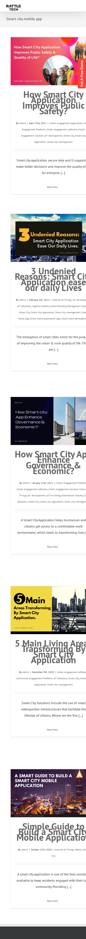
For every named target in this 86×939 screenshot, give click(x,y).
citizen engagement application (65, 123)
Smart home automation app (45, 318)
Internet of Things (61, 299)
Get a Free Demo (82, 73)
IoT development (53, 135)
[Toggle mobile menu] (78, 3)
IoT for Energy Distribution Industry (65, 495)
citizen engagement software (61, 129)
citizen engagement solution (63, 489)
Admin (22, 123)
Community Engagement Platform (34, 678)
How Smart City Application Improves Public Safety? (53, 102)
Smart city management (60, 141)
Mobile (78, 849)
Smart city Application (42, 312)
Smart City (68, 135)
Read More (52, 187)
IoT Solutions (24, 306)
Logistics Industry (41, 306)
